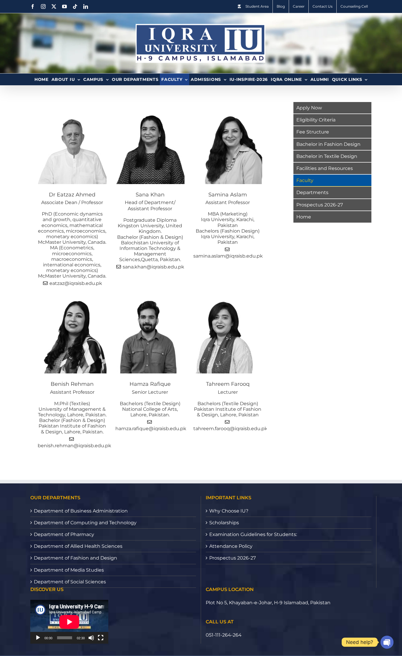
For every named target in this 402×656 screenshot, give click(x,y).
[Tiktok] (75, 6)
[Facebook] (32, 6)
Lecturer (228, 392)
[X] (54, 6)
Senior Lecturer (150, 392)
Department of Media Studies (69, 570)
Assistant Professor (227, 202)
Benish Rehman (72, 384)
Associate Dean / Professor (72, 202)
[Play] (38, 638)
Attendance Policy (231, 546)
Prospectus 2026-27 (319, 205)
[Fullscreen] (101, 638)
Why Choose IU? (228, 511)
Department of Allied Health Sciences (78, 546)
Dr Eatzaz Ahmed (72, 194)
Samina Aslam (227, 194)
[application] (69, 622)
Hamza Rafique (150, 384)
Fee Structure (312, 132)
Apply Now (309, 108)
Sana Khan (150, 194)
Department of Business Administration (81, 511)
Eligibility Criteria (315, 120)
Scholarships (224, 522)
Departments (312, 192)
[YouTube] (64, 6)
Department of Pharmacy (64, 534)
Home (303, 217)
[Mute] (91, 638)
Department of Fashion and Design (75, 558)
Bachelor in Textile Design (326, 156)
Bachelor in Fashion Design (328, 144)
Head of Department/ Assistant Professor (150, 205)
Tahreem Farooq (228, 384)
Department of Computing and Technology (85, 522)
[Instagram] (43, 6)
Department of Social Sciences (70, 582)
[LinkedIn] (85, 6)
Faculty (304, 180)
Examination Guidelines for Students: (253, 534)
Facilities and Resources (324, 168)
